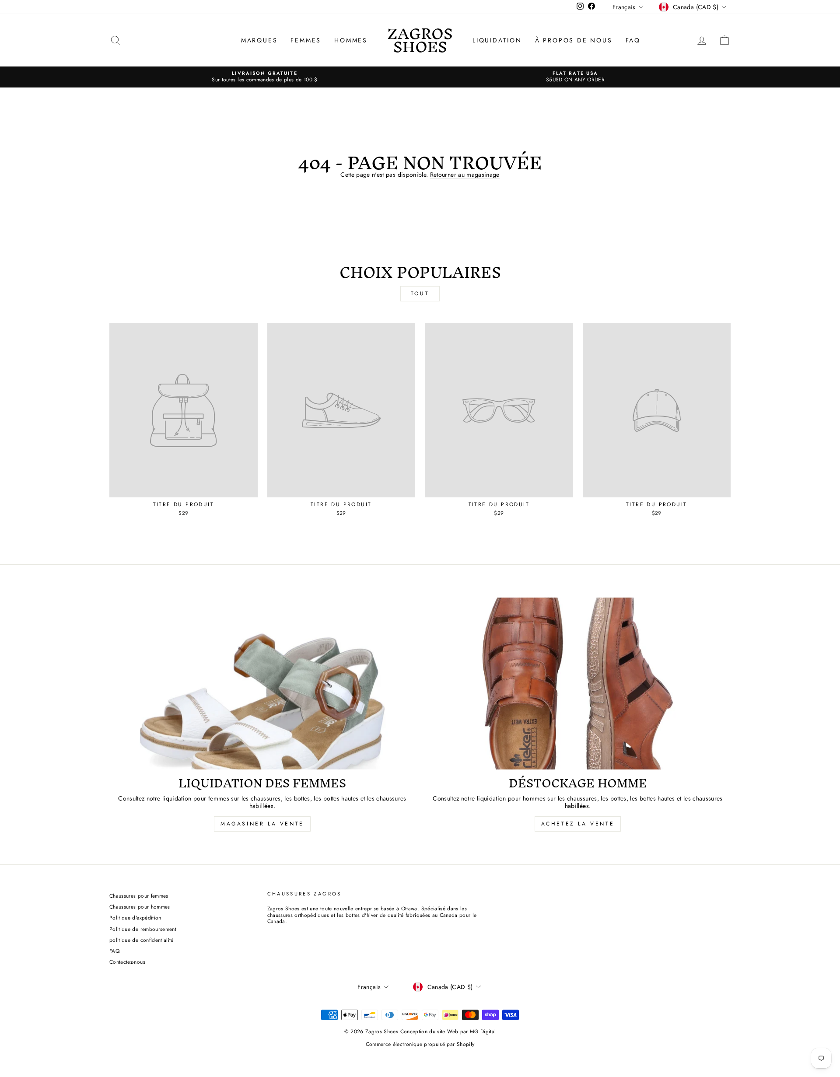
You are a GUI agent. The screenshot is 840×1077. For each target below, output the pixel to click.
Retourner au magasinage (465, 175)
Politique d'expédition (135, 917)
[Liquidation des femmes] (262, 683)
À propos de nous (573, 40)
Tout (420, 293)
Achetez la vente (578, 824)
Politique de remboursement (142, 929)
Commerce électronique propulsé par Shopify (420, 1044)
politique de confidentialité (141, 940)
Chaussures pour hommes (139, 906)
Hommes (351, 40)
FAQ (633, 40)
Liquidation (497, 40)
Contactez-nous (127, 961)
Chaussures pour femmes (138, 895)
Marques (259, 40)
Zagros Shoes (420, 40)
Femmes (305, 40)
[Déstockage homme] (578, 683)
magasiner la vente (262, 824)
